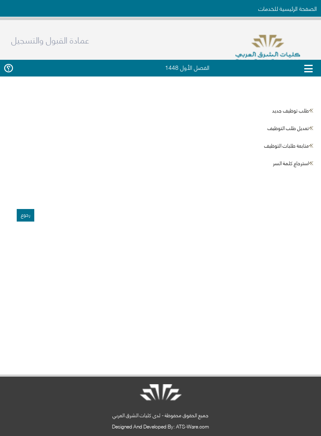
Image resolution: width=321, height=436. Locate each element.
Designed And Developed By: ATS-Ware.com (160, 426)
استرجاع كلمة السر (291, 163)
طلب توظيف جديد (290, 110)
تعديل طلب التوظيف (288, 128)
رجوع (25, 214)
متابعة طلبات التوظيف (286, 145)
